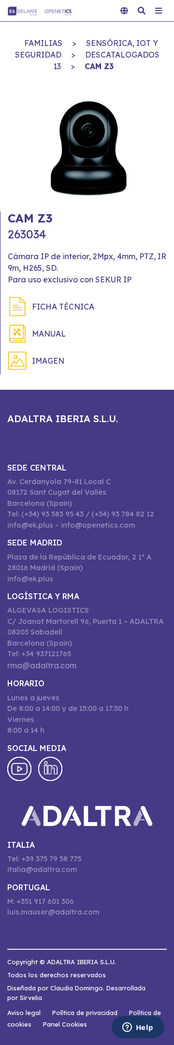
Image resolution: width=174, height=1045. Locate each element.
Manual (49, 334)
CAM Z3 (99, 66)
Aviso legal (24, 1012)
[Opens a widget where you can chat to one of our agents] (137, 1028)
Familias (43, 43)
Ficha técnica (63, 306)
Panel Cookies (65, 1024)
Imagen (48, 361)
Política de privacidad (84, 1012)
